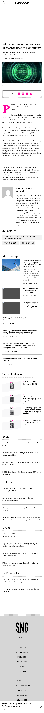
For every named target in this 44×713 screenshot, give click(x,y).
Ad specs (22, 690)
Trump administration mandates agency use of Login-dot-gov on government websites (32, 399)
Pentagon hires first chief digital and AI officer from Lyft (20, 359)
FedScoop (22, 647)
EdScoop (22, 667)
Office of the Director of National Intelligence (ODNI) (19, 237)
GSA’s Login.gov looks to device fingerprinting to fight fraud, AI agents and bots (32, 411)
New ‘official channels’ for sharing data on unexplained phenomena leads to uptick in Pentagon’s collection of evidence (18, 345)
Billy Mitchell (9, 58)
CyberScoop (22, 657)
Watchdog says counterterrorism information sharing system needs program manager (19, 332)
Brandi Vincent (11, 351)
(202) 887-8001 (22, 700)
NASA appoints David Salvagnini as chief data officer (19, 319)
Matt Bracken (30, 296)
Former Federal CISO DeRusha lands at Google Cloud (31, 290)
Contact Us (22, 695)
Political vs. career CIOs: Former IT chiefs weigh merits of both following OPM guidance (32, 263)
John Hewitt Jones (12, 324)
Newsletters (22, 680)
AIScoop (22, 671)
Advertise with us (22, 685)
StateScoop (22, 662)
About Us (22, 637)
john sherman (27, 243)
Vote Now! (7, 709)
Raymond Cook (10, 243)
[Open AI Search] (6, 2)
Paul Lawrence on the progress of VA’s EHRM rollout (32, 422)
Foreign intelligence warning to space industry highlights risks (32, 305)
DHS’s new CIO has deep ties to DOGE (31, 383)
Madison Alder (31, 284)
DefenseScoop (22, 652)
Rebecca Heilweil (32, 310)
